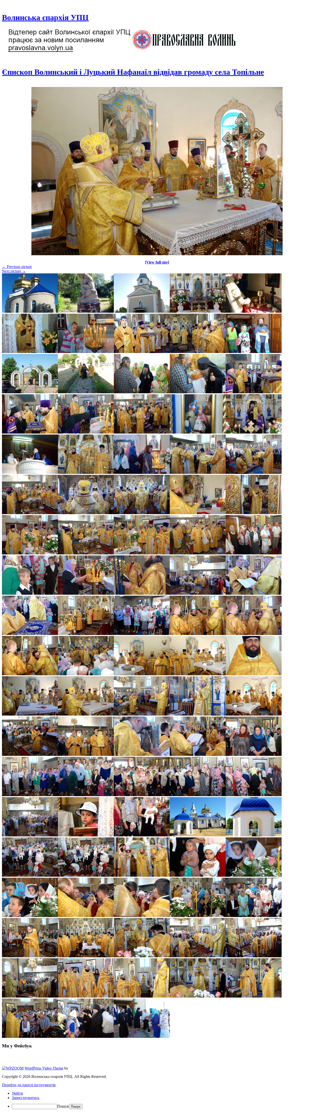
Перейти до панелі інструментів (29, 1085)
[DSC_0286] (157, 254)
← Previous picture (17, 267)
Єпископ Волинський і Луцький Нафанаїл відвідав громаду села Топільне (133, 72)
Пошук (63, 1106)
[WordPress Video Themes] (13, 1068)
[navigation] (157, 1100)
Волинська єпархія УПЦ (45, 17)
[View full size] (157, 262)
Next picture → (14, 271)
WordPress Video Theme (44, 1068)
